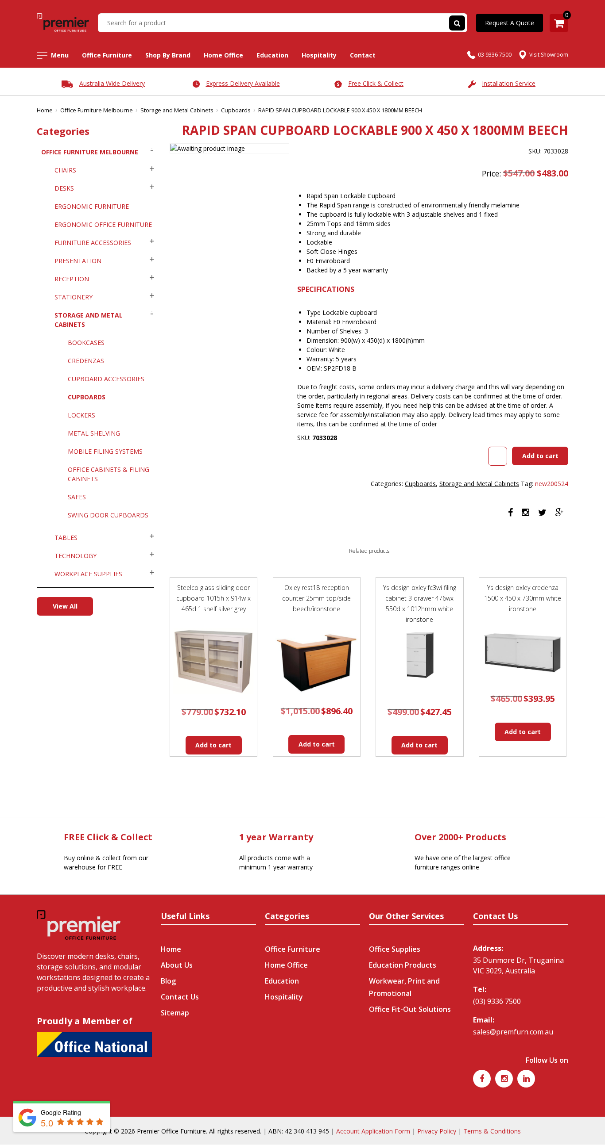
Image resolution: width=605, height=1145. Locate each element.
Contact (363, 55)
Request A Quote (509, 23)
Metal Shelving (94, 433)
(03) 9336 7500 (497, 1001)
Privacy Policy (436, 1131)
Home (45, 110)
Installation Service (508, 83)
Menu (60, 55)
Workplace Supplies (88, 574)
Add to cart (540, 456)
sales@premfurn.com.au (513, 1032)
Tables (66, 537)
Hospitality (319, 55)
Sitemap (175, 1013)
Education (272, 55)
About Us (177, 965)
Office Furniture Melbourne (96, 110)
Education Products (402, 965)
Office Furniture (107, 55)
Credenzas (86, 360)
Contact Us (180, 997)
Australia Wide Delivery (112, 83)
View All (65, 606)
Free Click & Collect (375, 83)
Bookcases (86, 342)
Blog (168, 981)
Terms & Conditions (492, 1131)
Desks (64, 188)
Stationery (73, 297)
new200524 (551, 483)
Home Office (223, 55)
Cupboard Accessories (106, 379)
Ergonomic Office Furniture (103, 224)
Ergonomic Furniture (91, 206)
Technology (75, 555)
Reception (71, 279)
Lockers (81, 415)
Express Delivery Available (243, 83)
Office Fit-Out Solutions (410, 1009)
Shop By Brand (167, 55)
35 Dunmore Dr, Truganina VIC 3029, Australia (518, 965)
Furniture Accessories (92, 242)
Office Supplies (394, 949)
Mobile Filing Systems (105, 451)
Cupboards (236, 110)
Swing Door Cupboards (108, 515)
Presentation (77, 261)
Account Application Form (373, 1131)
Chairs (65, 170)
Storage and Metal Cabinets (176, 110)
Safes (77, 497)
